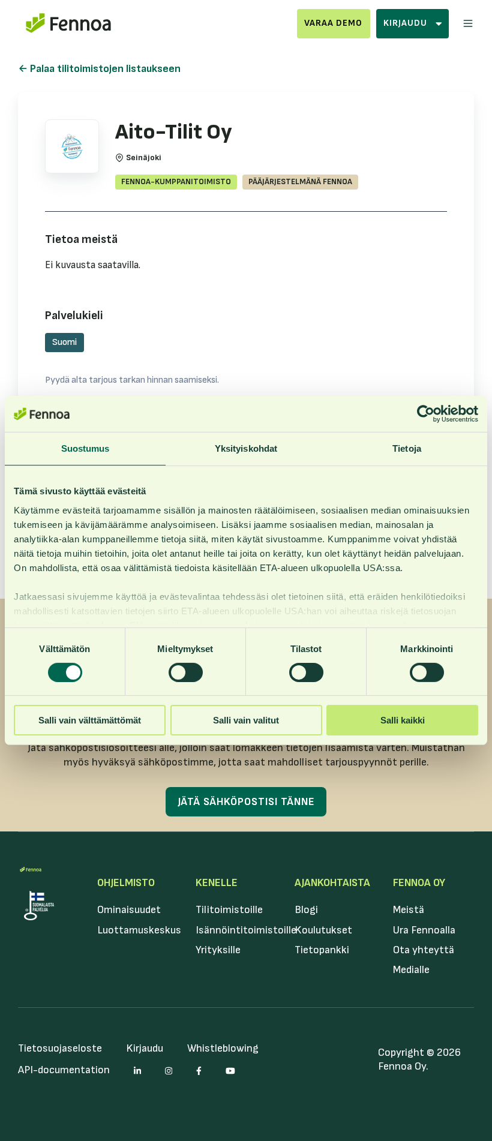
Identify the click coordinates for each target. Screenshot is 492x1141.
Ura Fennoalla (424, 930)
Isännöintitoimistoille (246, 930)
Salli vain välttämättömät (89, 720)
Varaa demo (333, 23)
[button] (468, 23)
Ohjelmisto (126, 882)
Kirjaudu (144, 1048)
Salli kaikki (402, 720)
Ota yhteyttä (423, 950)
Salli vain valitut (246, 720)
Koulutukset (323, 930)
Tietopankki (322, 950)
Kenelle (217, 882)
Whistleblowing (223, 1048)
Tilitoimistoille (229, 909)
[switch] (186, 672)
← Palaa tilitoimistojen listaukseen (99, 68)
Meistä (408, 909)
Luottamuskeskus (139, 930)
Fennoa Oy (419, 882)
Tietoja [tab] (406, 448)
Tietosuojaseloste (60, 1048)
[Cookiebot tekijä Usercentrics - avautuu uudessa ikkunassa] (425, 414)
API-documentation (64, 1070)
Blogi (306, 909)
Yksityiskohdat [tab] (246, 448)
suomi (64, 342)
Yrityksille (218, 950)
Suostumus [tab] (85, 448)
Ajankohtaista (332, 882)
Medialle (411, 969)
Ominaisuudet (129, 909)
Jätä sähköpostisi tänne (246, 801)
